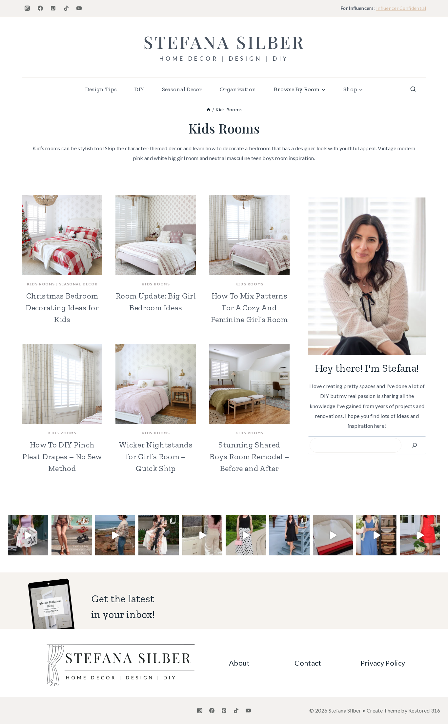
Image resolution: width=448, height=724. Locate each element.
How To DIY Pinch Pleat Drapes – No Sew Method (62, 456)
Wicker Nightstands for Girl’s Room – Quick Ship (156, 456)
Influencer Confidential (401, 8)
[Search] (414, 445)
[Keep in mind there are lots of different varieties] (420, 535)
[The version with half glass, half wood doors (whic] (376, 535)
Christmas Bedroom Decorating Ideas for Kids (62, 307)
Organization (238, 89)
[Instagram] (27, 8)
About (239, 662)
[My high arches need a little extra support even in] (28, 535)
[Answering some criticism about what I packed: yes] (115, 535)
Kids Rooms (41, 284)
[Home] (208, 110)
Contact (308, 662)
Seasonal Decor (182, 89)
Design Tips (101, 89)
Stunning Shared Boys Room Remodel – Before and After (249, 456)
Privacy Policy (382, 662)
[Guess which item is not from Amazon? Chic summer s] (246, 535)
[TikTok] (66, 8)
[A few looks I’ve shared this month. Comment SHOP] (158, 535)
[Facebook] (40, 8)
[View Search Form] (413, 89)
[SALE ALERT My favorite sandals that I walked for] (71, 535)
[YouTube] (79, 8)
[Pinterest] (53, 8)
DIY (139, 89)
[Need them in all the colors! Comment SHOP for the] (333, 535)
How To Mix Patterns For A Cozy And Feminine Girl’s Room (249, 307)
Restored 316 (424, 710)
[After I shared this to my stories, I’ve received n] (202, 535)
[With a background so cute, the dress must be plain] (289, 535)
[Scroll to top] (432, 698)
